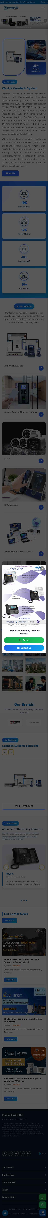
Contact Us (24, 648)
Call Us (24, 640)
